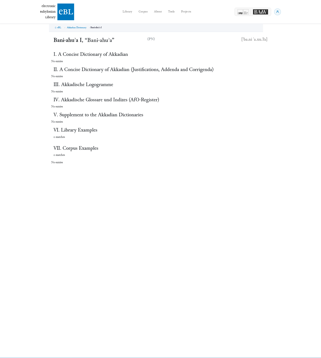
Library (127, 12)
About (158, 12)
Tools (171, 12)
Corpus (143, 12)
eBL (59, 27)
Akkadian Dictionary (76, 27)
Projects (186, 12)
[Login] (277, 12)
